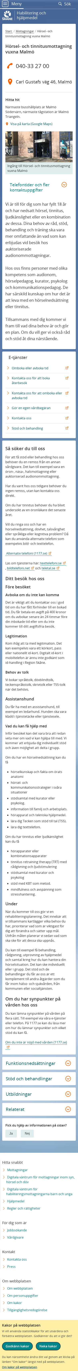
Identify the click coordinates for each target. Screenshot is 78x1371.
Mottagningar (25, 31)
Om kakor (14, 1303)
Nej (27, 1133)
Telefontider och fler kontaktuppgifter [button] (30, 187)
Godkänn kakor (17, 1346)
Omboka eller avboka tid (31, 369)
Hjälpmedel (15, 1201)
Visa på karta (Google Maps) (31, 124)
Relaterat (15, 1109)
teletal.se (48, 568)
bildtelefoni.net (18, 568)
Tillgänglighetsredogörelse (27, 1310)
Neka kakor (48, 1346)
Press (11, 1266)
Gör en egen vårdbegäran (32, 409)
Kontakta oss (22, 419)
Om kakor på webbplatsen (19, 1367)
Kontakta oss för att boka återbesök (31, 382)
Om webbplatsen (20, 1288)
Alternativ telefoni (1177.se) (26, 553)
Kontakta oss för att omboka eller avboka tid (37, 397)
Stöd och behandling (28, 429)
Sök (68, 4)
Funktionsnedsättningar (30, 1063)
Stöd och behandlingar (29, 1079)
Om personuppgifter (22, 1295)
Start (9, 31)
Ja (11, 1133)
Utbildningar (19, 1094)
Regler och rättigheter (23, 1208)
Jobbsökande (17, 1230)
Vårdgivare (15, 1237)
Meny (16, 3)
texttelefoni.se (51, 563)
